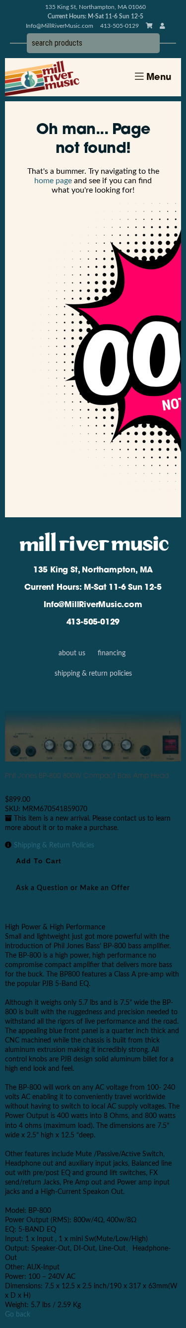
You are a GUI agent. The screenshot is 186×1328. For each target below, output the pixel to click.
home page (53, 181)
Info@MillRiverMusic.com (59, 26)
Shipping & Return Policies (93, 673)
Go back (17, 1314)
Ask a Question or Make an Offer (73, 888)
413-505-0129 (93, 623)
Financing (111, 653)
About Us (72, 653)
